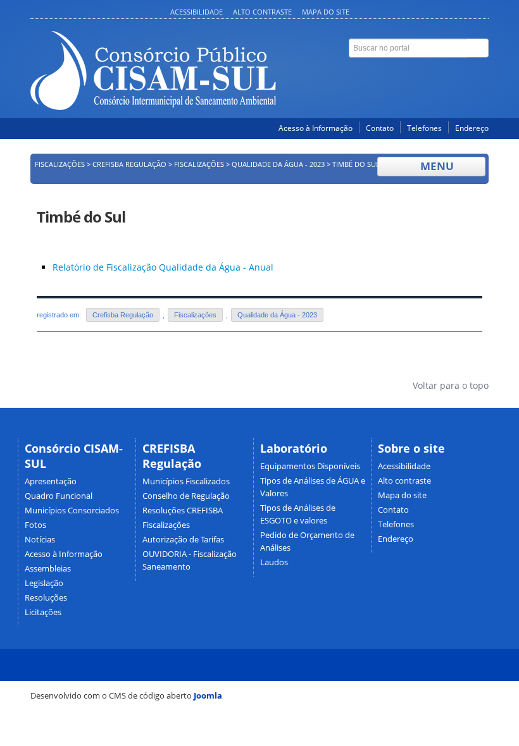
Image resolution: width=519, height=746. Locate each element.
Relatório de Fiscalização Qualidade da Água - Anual (163, 267)
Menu (436, 166)
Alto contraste (262, 11)
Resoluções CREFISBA (182, 510)
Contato (380, 128)
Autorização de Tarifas (183, 539)
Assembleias (48, 568)
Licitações (43, 612)
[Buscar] (478, 48)
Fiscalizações (60, 164)
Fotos (35, 525)
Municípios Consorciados (72, 510)
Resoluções (46, 597)
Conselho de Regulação (186, 496)
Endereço (472, 128)
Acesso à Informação (315, 128)
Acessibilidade (196, 11)
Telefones (424, 128)
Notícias (40, 539)
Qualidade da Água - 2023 (278, 164)
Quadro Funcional (58, 496)
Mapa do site (325, 11)
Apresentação (51, 481)
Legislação (44, 583)
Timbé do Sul (81, 217)
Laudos (274, 562)
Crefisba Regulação (129, 164)
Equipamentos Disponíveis (310, 466)
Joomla (208, 695)
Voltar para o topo (449, 385)
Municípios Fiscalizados (186, 481)
